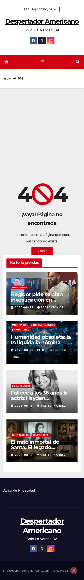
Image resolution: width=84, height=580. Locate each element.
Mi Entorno (19, 287)
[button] (77, 62)
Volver (42, 251)
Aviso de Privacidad (19, 490)
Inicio (7, 78)
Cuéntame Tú (20, 435)
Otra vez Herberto (43, 324)
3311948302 (60, 570)
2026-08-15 (24, 455)
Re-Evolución (20, 330)
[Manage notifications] (73, 570)
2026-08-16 (24, 405)
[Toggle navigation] (43, 61)
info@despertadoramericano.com (26, 570)
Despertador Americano (42, 21)
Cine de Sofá (40, 435)
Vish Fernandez (53, 405)
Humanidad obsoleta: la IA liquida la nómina (41, 340)
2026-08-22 (24, 307)
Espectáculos (21, 386)
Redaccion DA (52, 307)
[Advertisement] (42, 132)
